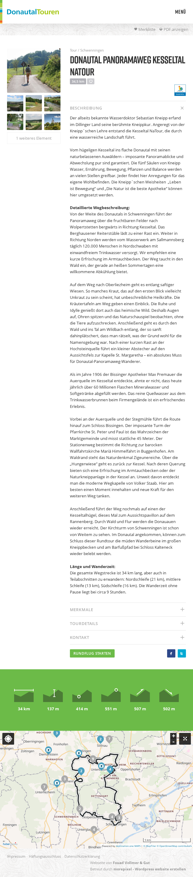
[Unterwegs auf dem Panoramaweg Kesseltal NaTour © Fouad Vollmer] (33, 70)
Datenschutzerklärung (82, 856)
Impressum (16, 856)
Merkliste (146, 29)
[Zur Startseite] (33, 12)
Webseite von (120, 862)
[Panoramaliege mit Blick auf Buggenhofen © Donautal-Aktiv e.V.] (34, 122)
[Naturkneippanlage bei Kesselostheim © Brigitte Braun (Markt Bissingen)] (52, 103)
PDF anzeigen (175, 29)
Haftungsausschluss (45, 856)
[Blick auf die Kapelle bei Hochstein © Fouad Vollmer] (52, 122)
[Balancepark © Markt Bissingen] (34, 103)
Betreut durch (138, 869)
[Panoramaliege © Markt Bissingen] (15, 103)
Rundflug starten (92, 653)
